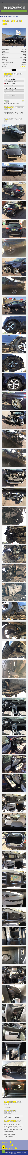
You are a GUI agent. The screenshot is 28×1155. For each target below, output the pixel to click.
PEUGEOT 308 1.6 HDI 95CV (14, 16)
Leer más (22, 8)
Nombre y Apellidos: (10, 79)
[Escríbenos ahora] (3, 1151)
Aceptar (14, 10)
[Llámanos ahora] (3, 1147)
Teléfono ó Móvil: (9, 83)
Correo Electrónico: (10, 88)
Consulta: (7, 93)
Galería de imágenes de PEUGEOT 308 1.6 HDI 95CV (14, 37)
